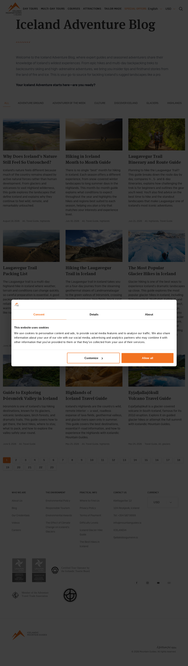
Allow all (147, 358)
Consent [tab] (38, 314)
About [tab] (149, 314)
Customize (91, 358)
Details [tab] (94, 314)
